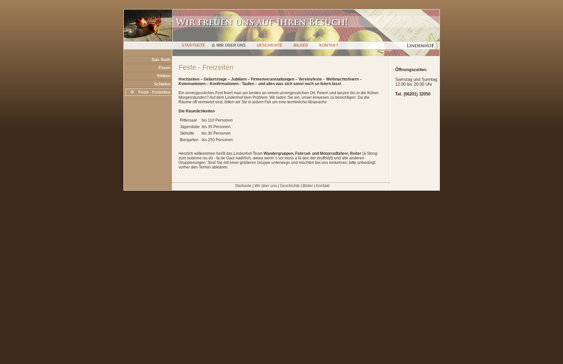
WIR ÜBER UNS (231, 45)
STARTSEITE (193, 45)
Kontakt (322, 185)
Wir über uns (265, 185)
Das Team (161, 59)
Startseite (243, 185)
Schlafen (162, 84)
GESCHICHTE (269, 45)
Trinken (163, 76)
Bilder (308, 185)
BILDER (301, 45)
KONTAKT (328, 45)
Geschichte (290, 185)
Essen (164, 68)
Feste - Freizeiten (154, 92)
